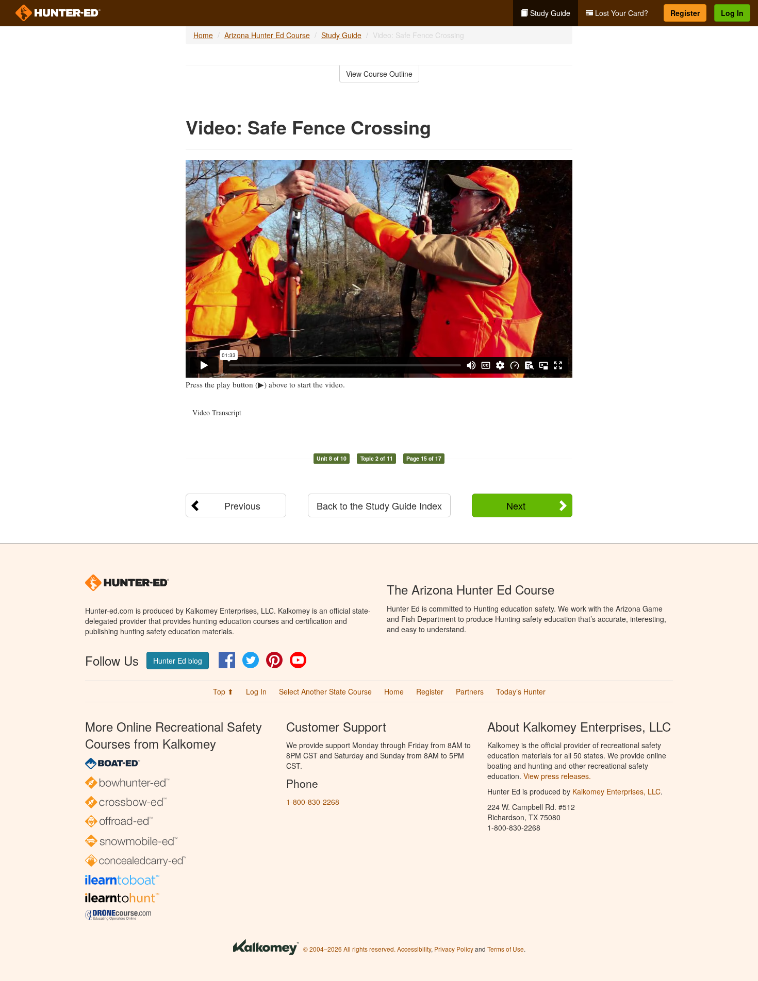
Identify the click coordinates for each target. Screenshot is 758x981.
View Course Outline (379, 74)
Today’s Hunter (521, 691)
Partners (470, 691)
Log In (732, 13)
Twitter (250, 660)
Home (203, 35)
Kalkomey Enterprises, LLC (616, 791)
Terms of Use (505, 948)
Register (685, 13)
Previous (242, 505)
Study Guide (549, 13)
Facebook (227, 660)
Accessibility (414, 948)
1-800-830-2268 (312, 802)
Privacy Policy (453, 948)
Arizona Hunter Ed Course (267, 35)
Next (515, 505)
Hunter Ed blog (177, 660)
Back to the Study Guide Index (379, 505)
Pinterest (274, 660)
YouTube (298, 660)
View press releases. (557, 776)
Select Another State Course (325, 691)
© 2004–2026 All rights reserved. (349, 948)
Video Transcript (216, 412)
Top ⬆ (223, 691)
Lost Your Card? (620, 13)
